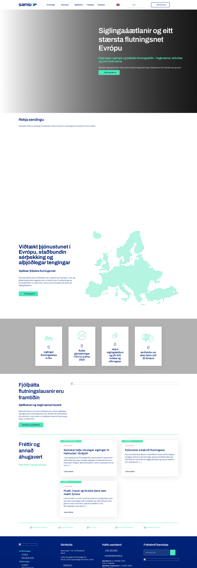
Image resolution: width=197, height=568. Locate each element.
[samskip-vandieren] (124, 527)
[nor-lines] (92, 527)
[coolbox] (38, 527)
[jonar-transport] (66, 527)
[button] (106, 265)
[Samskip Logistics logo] (152, 527)
